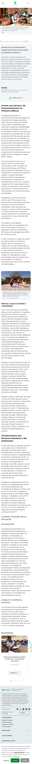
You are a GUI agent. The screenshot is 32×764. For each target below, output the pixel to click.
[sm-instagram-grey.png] (23, 709)
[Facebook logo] (18, 709)
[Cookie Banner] (16, 754)
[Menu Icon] (3, 3)
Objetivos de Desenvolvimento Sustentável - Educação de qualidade (15, 659)
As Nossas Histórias (7, 722)
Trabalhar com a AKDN (7, 724)
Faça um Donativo (6, 726)
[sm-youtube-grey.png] (26, 709)
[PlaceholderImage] (14, 644)
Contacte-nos (6, 709)
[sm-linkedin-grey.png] (29, 709)
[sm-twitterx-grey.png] (21, 709)
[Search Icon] (28, 3)
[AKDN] (15, 3)
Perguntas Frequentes (7, 720)
